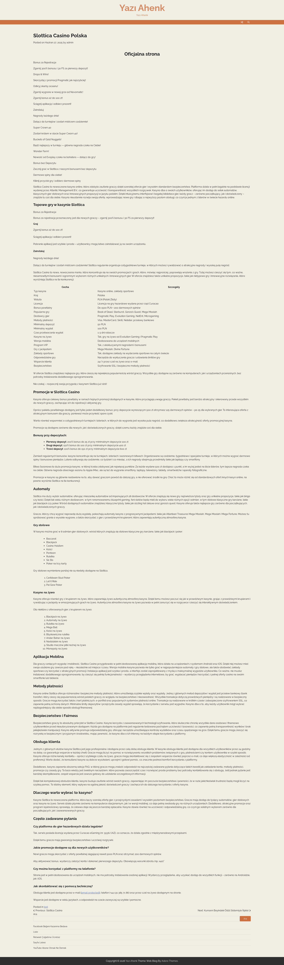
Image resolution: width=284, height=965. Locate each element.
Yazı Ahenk (142, 8)
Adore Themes (170, 961)
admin (70, 42)
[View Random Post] (241, 22)
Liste (35, 932)
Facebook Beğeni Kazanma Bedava (50, 926)
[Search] (248, 22)
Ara (35, 914)
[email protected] (90, 892)
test (46, 907)
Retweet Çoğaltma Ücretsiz (46, 937)
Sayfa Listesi (39, 942)
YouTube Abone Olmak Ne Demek (49, 948)
